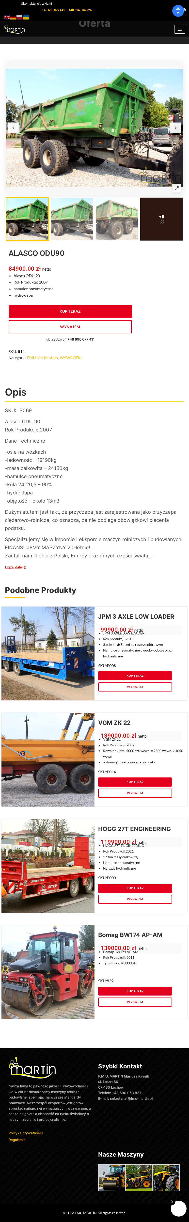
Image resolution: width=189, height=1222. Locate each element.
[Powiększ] (176, 188)
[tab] (27, 219)
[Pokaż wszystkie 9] (161, 219)
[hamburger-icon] (179, 29)
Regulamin (17, 1140)
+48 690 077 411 (81, 339)
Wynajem (70, 327)
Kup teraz (70, 311)
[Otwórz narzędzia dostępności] (178, 11)
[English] (7, 16)
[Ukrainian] (26, 16)
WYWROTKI (71, 357)
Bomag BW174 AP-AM (130, 934)
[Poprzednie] (13, 127)
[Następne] (175, 127)
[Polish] (19, 16)
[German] (13, 16)
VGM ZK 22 (114, 722)
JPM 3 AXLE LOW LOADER (136, 616)
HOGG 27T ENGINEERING (134, 829)
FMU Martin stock (42, 357)
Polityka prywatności (26, 1133)
